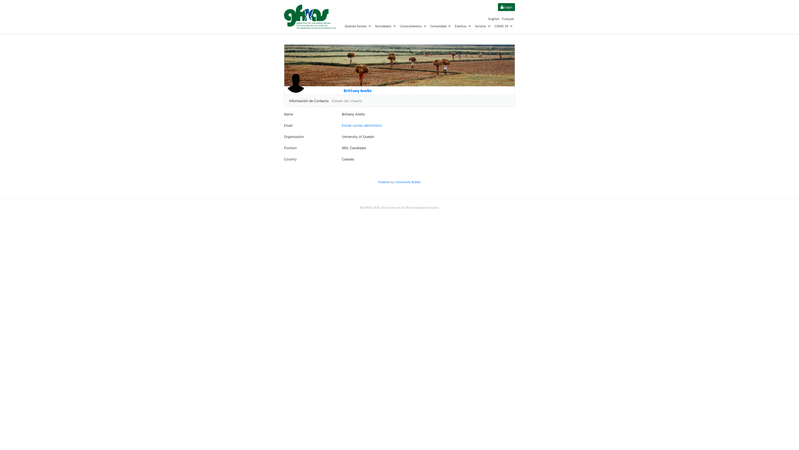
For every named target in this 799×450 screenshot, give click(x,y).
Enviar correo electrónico (362, 125)
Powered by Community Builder (399, 182)
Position (290, 148)
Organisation (294, 137)
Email (288, 125)
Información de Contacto (309, 101)
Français (508, 19)
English (494, 19)
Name (288, 114)
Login (508, 7)
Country (290, 159)
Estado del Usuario (347, 101)
